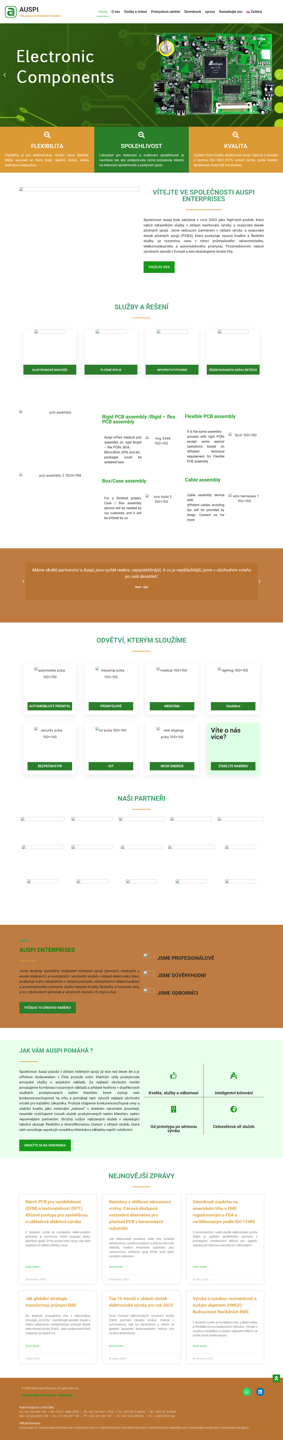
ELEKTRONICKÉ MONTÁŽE (49, 370)
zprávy (210, 12)
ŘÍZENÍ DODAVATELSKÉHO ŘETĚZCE (233, 370)
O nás (115, 12)
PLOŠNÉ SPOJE (110, 370)
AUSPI (29, 9)
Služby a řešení (135, 12)
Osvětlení (233, 706)
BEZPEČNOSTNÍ (50, 766)
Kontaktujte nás (230, 12)
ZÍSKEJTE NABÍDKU (233, 766)
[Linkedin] (260, 1392)
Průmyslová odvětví (165, 12)
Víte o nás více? (226, 733)
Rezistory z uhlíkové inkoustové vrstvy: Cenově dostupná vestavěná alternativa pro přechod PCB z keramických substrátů (140, 1215)
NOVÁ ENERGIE (172, 766)
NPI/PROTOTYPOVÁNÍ (172, 370)
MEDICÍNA (172, 706)
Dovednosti (192, 12)
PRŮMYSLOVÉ (111, 706)
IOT (111, 766)
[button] (4, 75)
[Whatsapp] (247, 1392)
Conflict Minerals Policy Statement (47, 1395)
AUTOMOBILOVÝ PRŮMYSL (50, 706)
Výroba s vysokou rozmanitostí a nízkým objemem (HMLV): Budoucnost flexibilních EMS (224, 1305)
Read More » (33, 1267)
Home (102, 12)
